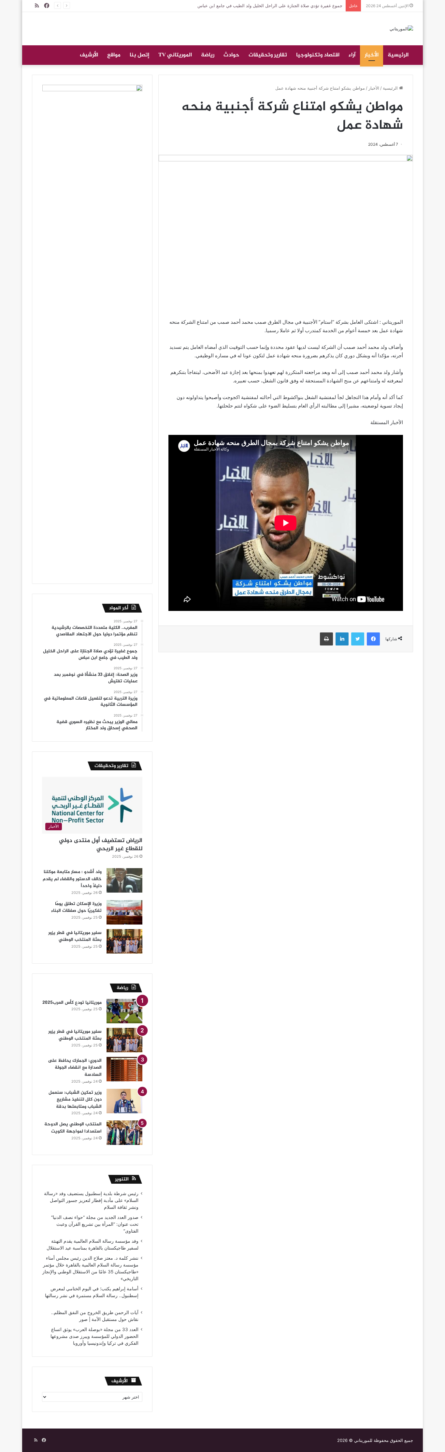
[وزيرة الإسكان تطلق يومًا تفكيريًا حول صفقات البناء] (124, 912)
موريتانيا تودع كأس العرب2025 (72, 1002)
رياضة (207, 55)
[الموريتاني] (401, 28)
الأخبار (372, 55)
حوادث (231, 55)
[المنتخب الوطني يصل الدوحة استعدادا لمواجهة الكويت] (124, 1132)
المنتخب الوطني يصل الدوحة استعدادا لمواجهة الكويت (73, 1127)
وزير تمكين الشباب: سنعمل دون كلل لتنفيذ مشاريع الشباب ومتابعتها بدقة (75, 1099)
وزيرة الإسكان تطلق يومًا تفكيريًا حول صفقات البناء (76, 907)
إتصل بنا (139, 55)
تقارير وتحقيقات (268, 55)
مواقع (114, 55)
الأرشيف (89, 55)
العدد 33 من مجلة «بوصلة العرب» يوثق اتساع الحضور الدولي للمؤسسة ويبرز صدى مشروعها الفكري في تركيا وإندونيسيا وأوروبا (94, 1336)
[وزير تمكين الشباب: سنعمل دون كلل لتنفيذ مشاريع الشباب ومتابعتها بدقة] (124, 1101)
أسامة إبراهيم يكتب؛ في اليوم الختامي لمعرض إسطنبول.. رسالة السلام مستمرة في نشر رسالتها (91, 1295)
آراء (352, 55)
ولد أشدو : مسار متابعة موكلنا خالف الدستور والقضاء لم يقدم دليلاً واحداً (72, 879)
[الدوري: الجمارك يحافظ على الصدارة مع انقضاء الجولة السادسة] (124, 1069)
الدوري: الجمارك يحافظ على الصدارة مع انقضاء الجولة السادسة (75, 1067)
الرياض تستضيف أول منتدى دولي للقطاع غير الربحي (100, 845)
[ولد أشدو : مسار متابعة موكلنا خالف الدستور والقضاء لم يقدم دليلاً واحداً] (124, 880)
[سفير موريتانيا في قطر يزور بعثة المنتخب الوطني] (124, 941)
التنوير (122, 1179)
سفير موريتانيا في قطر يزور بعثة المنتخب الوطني (75, 936)
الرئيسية (398, 55)
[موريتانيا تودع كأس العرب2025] (124, 1011)
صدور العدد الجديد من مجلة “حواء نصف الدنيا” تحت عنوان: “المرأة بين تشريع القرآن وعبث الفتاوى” (94, 1224)
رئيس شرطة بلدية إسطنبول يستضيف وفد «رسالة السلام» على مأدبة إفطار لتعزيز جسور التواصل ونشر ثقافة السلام (91, 1200)
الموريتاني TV (175, 55)
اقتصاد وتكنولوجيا (317, 55)
